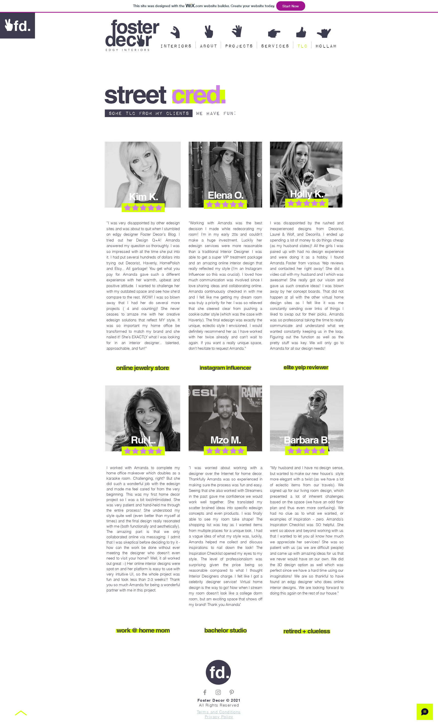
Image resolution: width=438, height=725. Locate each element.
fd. (22, 25)
